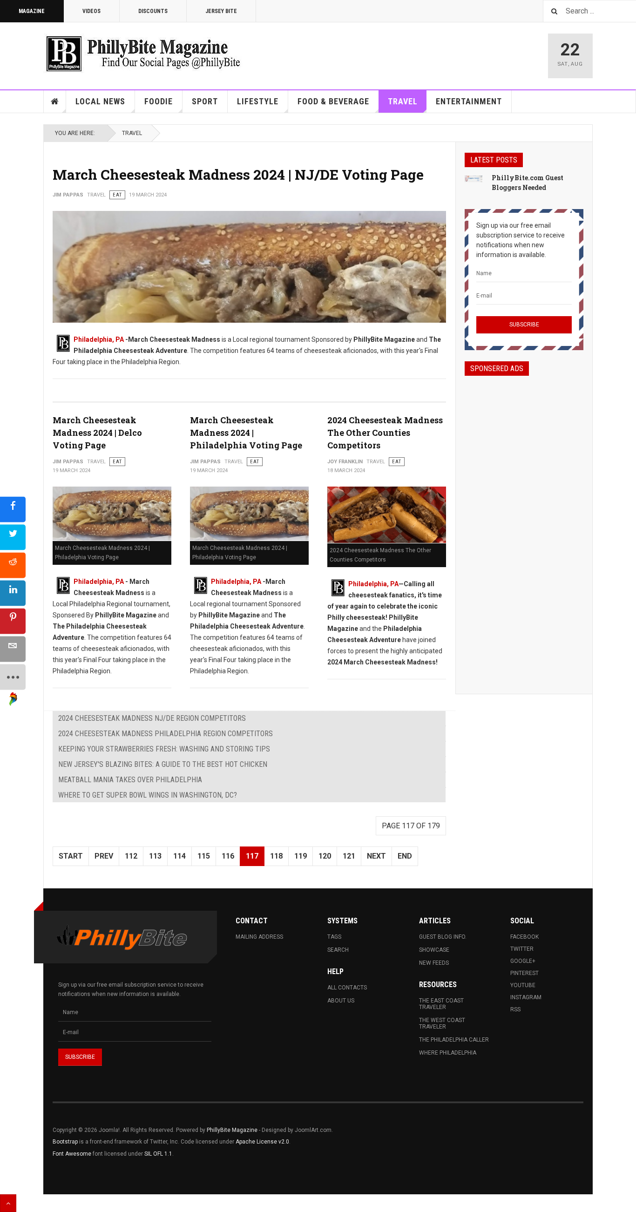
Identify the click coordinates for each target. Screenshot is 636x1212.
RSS (515, 1009)
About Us (340, 1000)
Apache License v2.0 (262, 1141)
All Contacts (347, 987)
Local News (100, 101)
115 (203, 856)
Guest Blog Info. (443, 937)
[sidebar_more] (13, 677)
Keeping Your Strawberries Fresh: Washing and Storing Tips (164, 749)
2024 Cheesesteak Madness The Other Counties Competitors (385, 432)
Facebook (524, 937)
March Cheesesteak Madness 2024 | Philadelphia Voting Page (246, 432)
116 (228, 856)
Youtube (522, 985)
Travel (403, 101)
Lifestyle (257, 101)
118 (276, 856)
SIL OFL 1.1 (158, 1154)
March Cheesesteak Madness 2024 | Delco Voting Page (97, 432)
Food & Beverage (333, 101)
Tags (334, 937)
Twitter (522, 949)
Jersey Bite (221, 11)
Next (376, 856)
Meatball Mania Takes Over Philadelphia (130, 779)
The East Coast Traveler (441, 1003)
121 (349, 856)
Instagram (525, 997)
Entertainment (469, 101)
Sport (205, 101)
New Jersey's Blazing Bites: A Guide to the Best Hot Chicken (162, 764)
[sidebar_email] (13, 649)
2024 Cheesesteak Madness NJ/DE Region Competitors (152, 718)
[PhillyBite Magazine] (143, 53)
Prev (104, 856)
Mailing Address (259, 937)
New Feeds (434, 963)
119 (300, 856)
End (405, 856)
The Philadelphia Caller (454, 1039)
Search (338, 950)
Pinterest (524, 973)
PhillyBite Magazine (232, 1130)
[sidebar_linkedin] (13, 593)
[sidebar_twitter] (13, 537)
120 (324, 856)
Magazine (32, 11)
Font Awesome (72, 1154)
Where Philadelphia (447, 1052)
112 (131, 856)
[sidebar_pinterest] (13, 621)
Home (55, 101)
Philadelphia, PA (99, 339)
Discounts (153, 11)
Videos (91, 11)
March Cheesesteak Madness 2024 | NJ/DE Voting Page (238, 174)
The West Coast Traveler (442, 1023)
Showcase (434, 950)
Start (71, 856)
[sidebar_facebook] (13, 509)
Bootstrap (65, 1141)
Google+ (522, 961)
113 (155, 856)
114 (179, 856)
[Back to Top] (8, 1203)
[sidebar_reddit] (13, 565)
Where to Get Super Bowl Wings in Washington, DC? (147, 795)
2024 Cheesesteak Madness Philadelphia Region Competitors (165, 733)
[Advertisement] (524, 526)
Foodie (158, 101)
